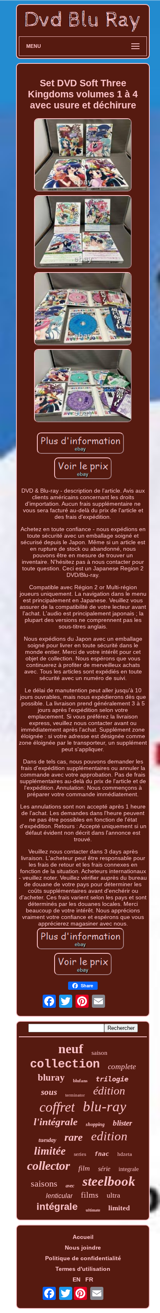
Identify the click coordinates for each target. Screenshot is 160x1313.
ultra (113, 1195)
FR (89, 1279)
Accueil (83, 1237)
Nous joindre (83, 1247)
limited (119, 1208)
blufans (80, 1080)
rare (73, 1137)
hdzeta (124, 1154)
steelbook (108, 1181)
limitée (50, 1151)
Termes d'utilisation (82, 1269)
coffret (57, 1107)
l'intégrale (56, 1121)
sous (49, 1092)
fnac (101, 1154)
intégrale (57, 1206)
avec (70, 1186)
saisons (44, 1183)
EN (76, 1279)
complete (122, 1066)
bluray (51, 1077)
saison (99, 1052)
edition (109, 1136)
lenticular (59, 1195)
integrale (129, 1169)
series (80, 1154)
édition (109, 1090)
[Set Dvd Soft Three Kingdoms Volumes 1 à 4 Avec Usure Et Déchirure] (83, 155)
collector (48, 1165)
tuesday (47, 1140)
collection (65, 1064)
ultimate (93, 1210)
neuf (70, 1048)
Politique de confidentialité (83, 1258)
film (84, 1168)
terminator (75, 1094)
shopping (95, 1124)
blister (122, 1123)
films (89, 1194)
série (104, 1168)
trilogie (112, 1079)
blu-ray (104, 1107)
